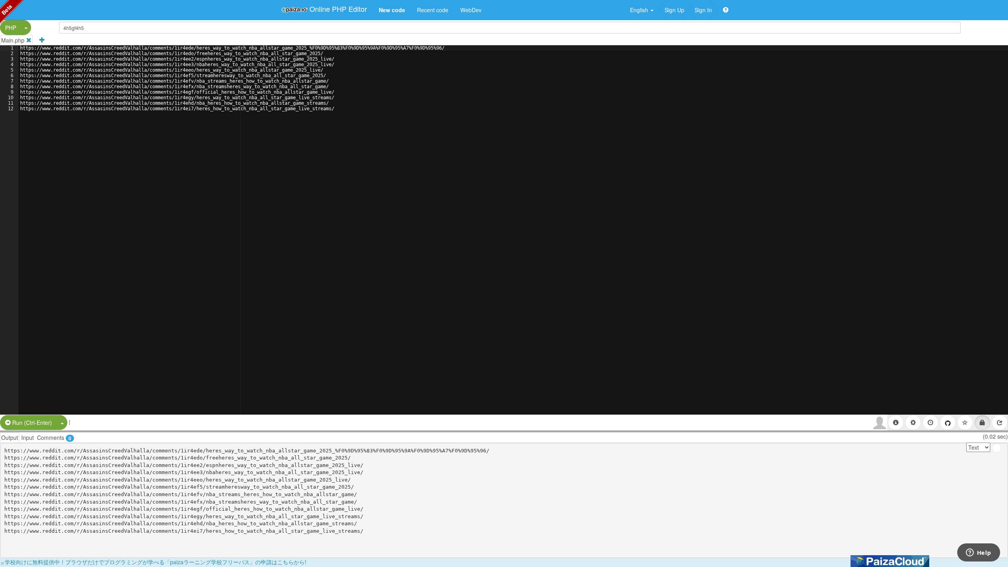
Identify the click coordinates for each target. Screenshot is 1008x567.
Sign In (703, 10)
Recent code (432, 10)
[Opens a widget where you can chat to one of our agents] (978, 553)
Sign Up (674, 10)
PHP (10, 28)
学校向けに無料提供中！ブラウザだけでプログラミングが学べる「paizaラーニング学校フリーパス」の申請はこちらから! (155, 562)
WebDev (471, 10)
